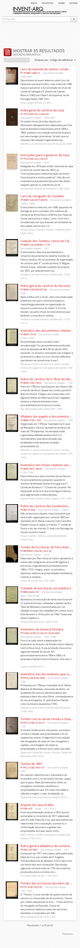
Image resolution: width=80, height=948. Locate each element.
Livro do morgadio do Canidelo (42, 196)
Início (34, 3)
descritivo (47, 3)
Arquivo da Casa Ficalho (37, 805)
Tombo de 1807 (31, 764)
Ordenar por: (41, 60)
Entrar (73, 3)
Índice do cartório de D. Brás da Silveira (48, 379)
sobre (61, 3)
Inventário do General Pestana (41, 629)
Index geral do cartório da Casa (42, 110)
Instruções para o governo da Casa (44, 155)
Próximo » (67, 934)
